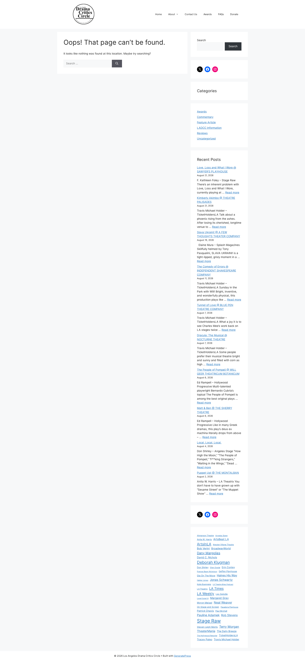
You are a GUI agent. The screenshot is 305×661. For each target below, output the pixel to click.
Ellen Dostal (215, 567)
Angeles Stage (221, 535)
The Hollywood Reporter (207, 635)
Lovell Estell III (203, 598)
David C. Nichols (207, 557)
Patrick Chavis (205, 610)
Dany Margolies (208, 553)
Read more (232, 192)
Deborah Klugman (213, 562)
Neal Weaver (223, 602)
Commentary (205, 117)
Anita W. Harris (204, 539)
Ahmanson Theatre (205, 535)
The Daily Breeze (227, 631)
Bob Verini (203, 548)
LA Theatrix (202, 589)
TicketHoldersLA (228, 635)
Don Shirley (202, 567)
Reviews (202, 133)
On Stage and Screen (208, 607)
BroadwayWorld (221, 548)
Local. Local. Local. (209, 442)
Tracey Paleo (204, 639)
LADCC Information (209, 127)
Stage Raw (209, 621)
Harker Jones (202, 580)
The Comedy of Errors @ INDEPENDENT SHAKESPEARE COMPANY (216, 270)
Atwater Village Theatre (223, 544)
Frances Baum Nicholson (207, 571)
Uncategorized (206, 138)
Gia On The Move (206, 575)
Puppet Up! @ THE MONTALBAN (218, 472)
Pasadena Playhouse (229, 607)
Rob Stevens (229, 615)
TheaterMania (206, 631)
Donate (234, 14)
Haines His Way (227, 575)
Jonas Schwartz (221, 580)
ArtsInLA (204, 544)
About (171, 14)
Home (158, 14)
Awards (207, 14)
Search (201, 40)
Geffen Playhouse (228, 571)
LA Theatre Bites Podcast (223, 584)
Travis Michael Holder (226, 639)
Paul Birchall (221, 611)
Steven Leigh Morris (207, 627)
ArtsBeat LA (221, 539)
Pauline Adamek (208, 615)
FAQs (221, 14)
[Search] (117, 63)
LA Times (216, 588)
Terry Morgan (229, 627)
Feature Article (206, 122)
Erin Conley (228, 567)
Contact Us (191, 14)
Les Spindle (222, 594)
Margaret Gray (219, 598)
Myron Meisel (204, 602)
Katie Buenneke (204, 584)
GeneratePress (182, 655)
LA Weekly (205, 594)
